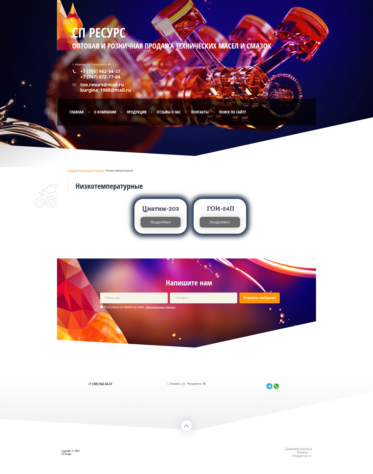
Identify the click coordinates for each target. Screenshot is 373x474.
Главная (73, 170)
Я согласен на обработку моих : (140, 307)
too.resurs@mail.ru (102, 85)
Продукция (86, 170)
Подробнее (160, 222)
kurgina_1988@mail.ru (105, 90)
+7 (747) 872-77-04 (100, 77)
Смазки (99, 170)
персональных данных (160, 307)
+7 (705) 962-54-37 (100, 71)
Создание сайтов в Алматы (298, 450)
